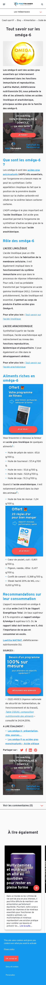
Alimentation (29, 20)
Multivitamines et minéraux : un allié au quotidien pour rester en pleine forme (19, 876)
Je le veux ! (23, 429)
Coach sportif (8, 20)
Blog (19, 20)
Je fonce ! (23, 135)
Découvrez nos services (24, 691)
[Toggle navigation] (4, 4)
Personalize (10, 975)
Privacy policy (9, 949)
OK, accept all (11, 958)
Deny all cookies (12, 967)
